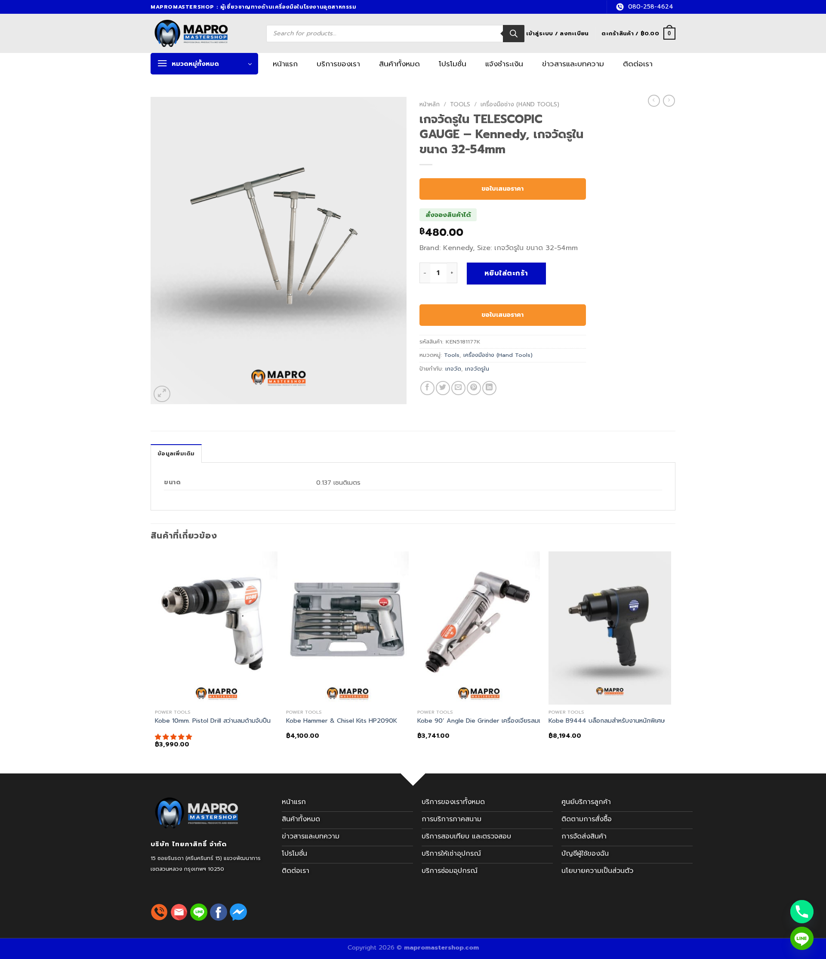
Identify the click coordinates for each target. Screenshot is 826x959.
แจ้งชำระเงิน (504, 63)
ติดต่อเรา (638, 63)
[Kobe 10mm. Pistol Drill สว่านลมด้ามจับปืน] (216, 628)
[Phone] (802, 911)
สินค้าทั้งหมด (399, 63)
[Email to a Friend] (458, 388)
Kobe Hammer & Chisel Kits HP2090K (341, 721)
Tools (460, 104)
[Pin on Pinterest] (474, 388)
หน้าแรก (285, 63)
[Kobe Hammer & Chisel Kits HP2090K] (347, 628)
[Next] (670, 657)
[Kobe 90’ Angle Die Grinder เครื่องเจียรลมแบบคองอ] (478, 628)
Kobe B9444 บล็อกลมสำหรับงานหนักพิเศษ (607, 721)
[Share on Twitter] (443, 388)
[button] (174, 737)
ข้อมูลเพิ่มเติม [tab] (176, 453)
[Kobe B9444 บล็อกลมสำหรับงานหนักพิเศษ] (610, 628)
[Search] (513, 33)
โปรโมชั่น (452, 63)
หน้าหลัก (429, 104)
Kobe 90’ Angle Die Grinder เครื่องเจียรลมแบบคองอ (491, 721)
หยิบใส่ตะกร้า (506, 273)
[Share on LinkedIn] (489, 388)
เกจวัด (453, 369)
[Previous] (155, 657)
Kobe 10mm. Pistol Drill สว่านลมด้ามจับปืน (213, 721)
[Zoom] (162, 394)
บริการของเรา (338, 63)
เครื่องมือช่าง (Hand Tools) (520, 104)
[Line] (802, 938)
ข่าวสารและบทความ (573, 63)
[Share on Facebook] (427, 388)
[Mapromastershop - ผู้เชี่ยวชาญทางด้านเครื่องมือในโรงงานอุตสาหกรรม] (201, 33)
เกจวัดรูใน (477, 369)
